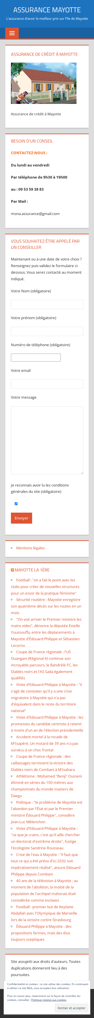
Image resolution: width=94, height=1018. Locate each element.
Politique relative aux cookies (48, 1000)
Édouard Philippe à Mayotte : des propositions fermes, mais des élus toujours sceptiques (41, 933)
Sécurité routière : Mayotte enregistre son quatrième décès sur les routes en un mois (46, 606)
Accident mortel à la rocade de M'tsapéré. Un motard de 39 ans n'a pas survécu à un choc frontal (44, 743)
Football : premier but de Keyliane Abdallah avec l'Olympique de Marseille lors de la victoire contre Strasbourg (44, 913)
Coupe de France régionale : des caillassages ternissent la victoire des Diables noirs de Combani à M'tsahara (43, 763)
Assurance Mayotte (47, 9)
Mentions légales (30, 547)
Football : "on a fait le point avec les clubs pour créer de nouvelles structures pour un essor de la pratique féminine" (45, 586)
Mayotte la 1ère (32, 569)
